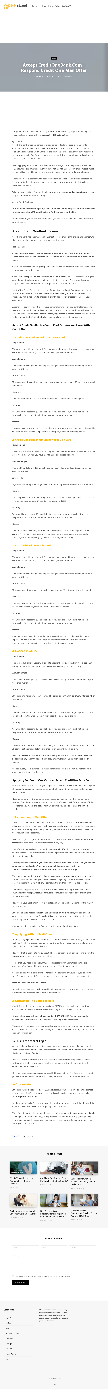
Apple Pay (9, 1318)
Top (54, 1384)
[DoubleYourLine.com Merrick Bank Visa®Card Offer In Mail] (23, 1200)
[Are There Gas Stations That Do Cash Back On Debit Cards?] (54, 1168)
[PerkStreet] (15, 5)
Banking (8, 1323)
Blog (54, 58)
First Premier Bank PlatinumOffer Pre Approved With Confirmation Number (53, 1214)
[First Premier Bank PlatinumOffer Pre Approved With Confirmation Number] (54, 1200)
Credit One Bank (52, 208)
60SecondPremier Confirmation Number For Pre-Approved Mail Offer (84, 1213)
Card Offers (10, 1338)
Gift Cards (9, 1349)
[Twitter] (24, 1136)
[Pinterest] (32, 1136)
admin (40, 76)
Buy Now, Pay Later (12, 1333)
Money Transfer (11, 1354)
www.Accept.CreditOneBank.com (36, 869)
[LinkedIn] (28, 1136)
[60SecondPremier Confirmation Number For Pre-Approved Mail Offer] (84, 1200)
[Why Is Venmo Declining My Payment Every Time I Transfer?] (23, 1168)
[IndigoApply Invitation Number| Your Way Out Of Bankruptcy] (84, 1168)
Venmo (8, 1359)
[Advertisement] (54, 27)
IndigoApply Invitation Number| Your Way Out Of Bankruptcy (83, 1181)
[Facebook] (20, 1136)
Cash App (9, 1344)
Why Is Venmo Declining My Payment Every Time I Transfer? (22, 1181)
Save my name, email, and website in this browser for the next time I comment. (42, 1276)
